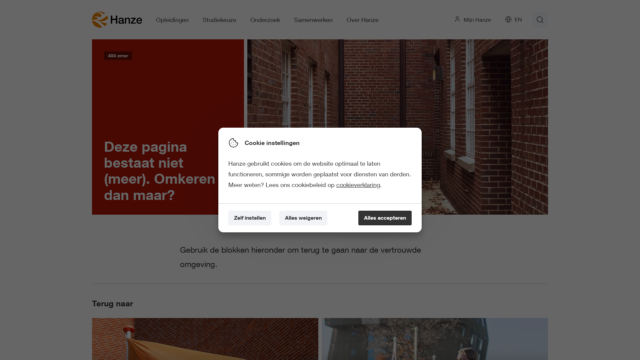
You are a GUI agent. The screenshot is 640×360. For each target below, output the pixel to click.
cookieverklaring (358, 184)
